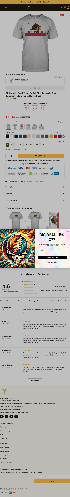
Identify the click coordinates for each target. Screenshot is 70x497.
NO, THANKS (52, 263)
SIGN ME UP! (52, 257)
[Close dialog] (68, 231)
